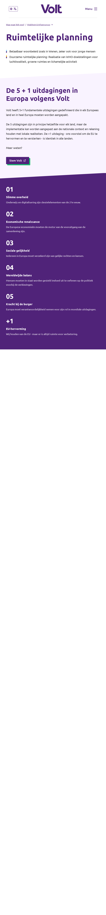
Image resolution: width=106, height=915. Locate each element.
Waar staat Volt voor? (15, 25)
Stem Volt (15, 160)
